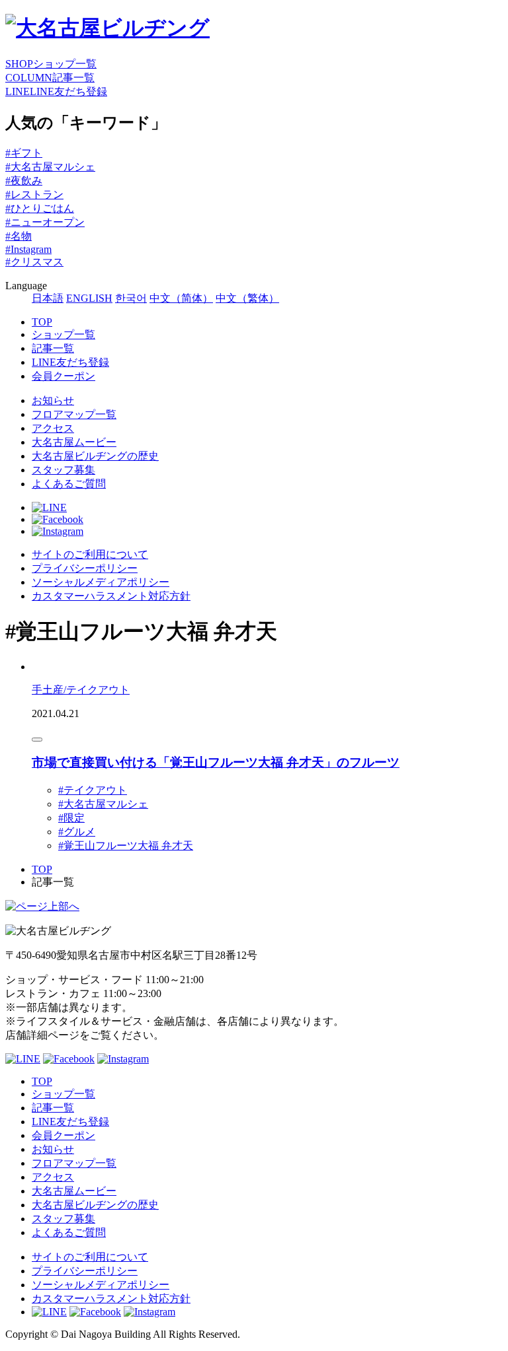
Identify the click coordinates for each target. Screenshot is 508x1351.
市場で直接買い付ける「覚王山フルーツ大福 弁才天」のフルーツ (216, 762)
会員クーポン (63, 376)
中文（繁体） (247, 298)
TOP (42, 322)
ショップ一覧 (63, 334)
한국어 (131, 298)
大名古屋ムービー (74, 442)
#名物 (18, 236)
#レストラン (34, 194)
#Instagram (28, 249)
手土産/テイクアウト (81, 689)
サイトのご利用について (90, 554)
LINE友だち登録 (70, 362)
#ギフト (23, 152)
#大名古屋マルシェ (50, 166)
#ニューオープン (45, 222)
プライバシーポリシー (85, 568)
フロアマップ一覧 (74, 414)
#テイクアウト (92, 790)
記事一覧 (53, 348)
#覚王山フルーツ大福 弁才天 (125, 845)
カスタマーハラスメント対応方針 (111, 596)
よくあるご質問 (69, 483)
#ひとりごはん (39, 208)
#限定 (71, 817)
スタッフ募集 (63, 469)
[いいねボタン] (37, 740)
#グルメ (76, 831)
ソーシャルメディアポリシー (100, 582)
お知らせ (53, 400)
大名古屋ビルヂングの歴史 (95, 456)
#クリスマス (34, 261)
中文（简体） (181, 298)
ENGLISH (89, 298)
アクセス (53, 428)
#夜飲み (23, 180)
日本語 (48, 298)
